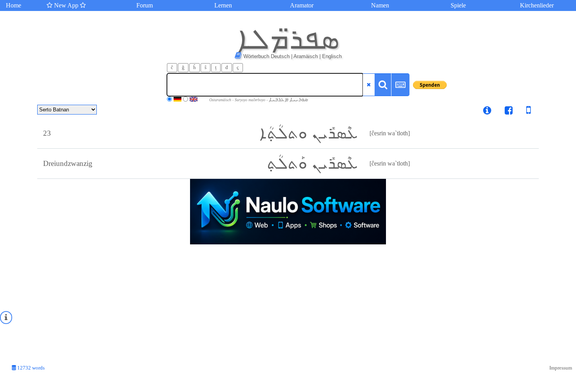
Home (13, 5)
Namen (380, 5)
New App (66, 5)
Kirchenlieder (537, 5)
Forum (144, 5)
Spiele (458, 5)
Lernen (223, 5)
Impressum (560, 368)
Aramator (301, 5)
